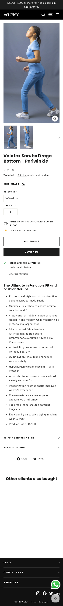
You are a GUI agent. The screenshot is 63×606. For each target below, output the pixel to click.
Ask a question (14, 447)
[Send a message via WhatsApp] (55, 584)
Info (7, 562)
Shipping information (19, 438)
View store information (19, 274)
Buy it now (31, 252)
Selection (11, 192)
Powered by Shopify (39, 602)
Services (11, 582)
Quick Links (14, 572)
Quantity (10, 205)
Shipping (22, 175)
